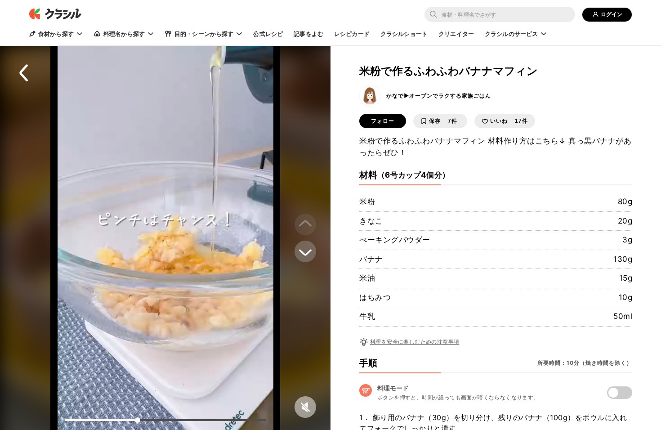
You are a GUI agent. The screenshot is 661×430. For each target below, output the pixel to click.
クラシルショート (404, 33)
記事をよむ (308, 33)
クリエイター (456, 33)
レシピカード (352, 33)
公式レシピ (268, 33)
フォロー (382, 121)
